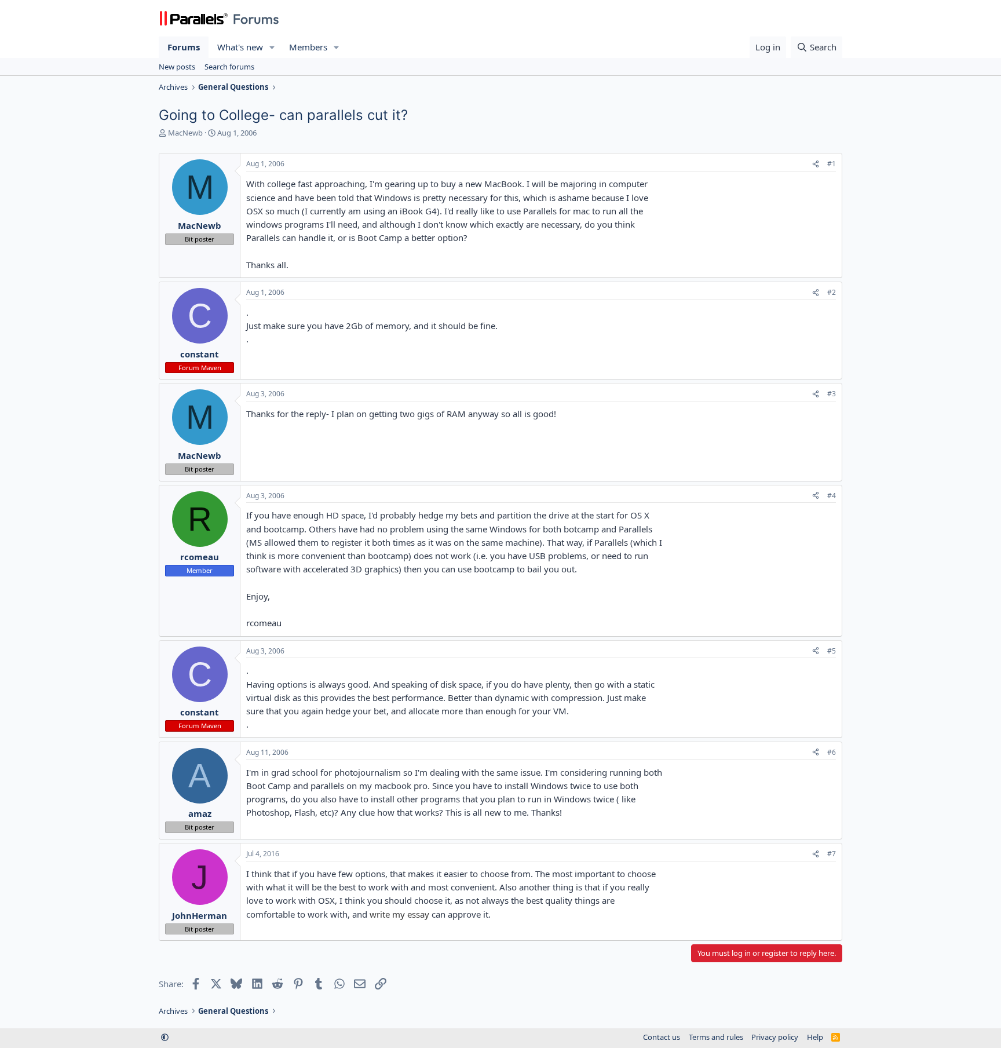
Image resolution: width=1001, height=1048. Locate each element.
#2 (831, 292)
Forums (183, 47)
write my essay (399, 914)
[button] (272, 47)
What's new (240, 47)
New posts (177, 66)
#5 (831, 651)
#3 (831, 394)
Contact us (661, 1037)
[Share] (815, 164)
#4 (831, 496)
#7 (831, 854)
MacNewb (185, 132)
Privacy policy (774, 1037)
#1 (831, 164)
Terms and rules (716, 1037)
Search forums (229, 66)
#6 (831, 752)
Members (308, 47)
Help (815, 1037)
